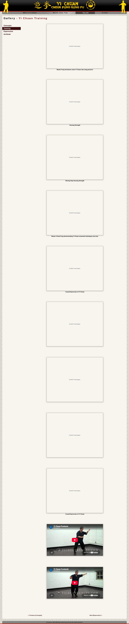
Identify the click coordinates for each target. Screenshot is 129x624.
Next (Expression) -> (96, 615)
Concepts (7, 26)
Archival (7, 34)
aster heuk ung (60, 13)
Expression (8, 31)
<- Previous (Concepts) (35, 615)
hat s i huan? (30, 13)
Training (7, 28)
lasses (105, 13)
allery (86, 13)
